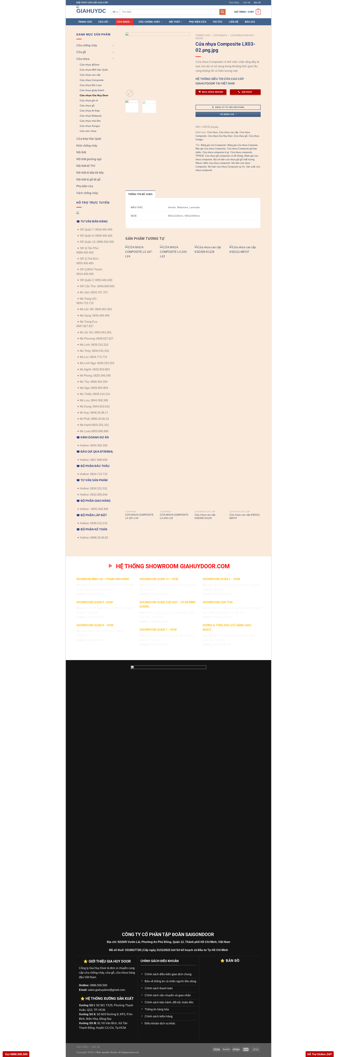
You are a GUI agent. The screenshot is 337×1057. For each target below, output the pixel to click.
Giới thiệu (234, 2)
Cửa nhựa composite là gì (215, 152)
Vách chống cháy (87, 193)
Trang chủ (85, 22)
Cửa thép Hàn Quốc (88, 138)
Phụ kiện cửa (197, 22)
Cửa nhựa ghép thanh (92, 90)
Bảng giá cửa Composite (213, 145)
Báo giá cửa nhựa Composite (211, 148)
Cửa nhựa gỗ (87, 105)
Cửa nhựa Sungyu (90, 125)
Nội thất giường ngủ (88, 159)
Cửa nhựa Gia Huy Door (94, 95)
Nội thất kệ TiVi (85, 165)
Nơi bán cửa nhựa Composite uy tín (226, 166)
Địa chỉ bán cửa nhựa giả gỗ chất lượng (233, 159)
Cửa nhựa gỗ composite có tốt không (224, 155)
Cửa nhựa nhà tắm (90, 120)
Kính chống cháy (86, 145)
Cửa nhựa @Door (90, 64)
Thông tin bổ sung (140, 194)
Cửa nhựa (123, 22)
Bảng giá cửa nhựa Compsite (242, 145)
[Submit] (222, 12)
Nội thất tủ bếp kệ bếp (90, 172)
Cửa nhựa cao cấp (90, 74)
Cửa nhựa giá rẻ (89, 100)
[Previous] (131, 64)
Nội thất (174, 22)
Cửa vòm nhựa (88, 131)
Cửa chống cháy (149, 22)
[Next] (184, 64)
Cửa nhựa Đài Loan (91, 85)
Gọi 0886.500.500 (16, 1054)
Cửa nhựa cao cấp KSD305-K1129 (205, 516)
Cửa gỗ (103, 22)
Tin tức (217, 22)
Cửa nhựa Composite (92, 80)
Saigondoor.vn (130, 1052)
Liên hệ (246, 2)
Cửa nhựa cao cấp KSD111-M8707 (244, 516)
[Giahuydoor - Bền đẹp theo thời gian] (90, 11)
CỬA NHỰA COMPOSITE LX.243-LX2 (174, 516)
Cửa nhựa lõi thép (90, 110)
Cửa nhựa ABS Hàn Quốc (94, 69)
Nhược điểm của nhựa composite (213, 163)
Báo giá (250, 22)
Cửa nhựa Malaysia (90, 115)
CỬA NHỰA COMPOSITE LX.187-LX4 (139, 516)
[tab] (140, 194)
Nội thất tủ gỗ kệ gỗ (88, 179)
